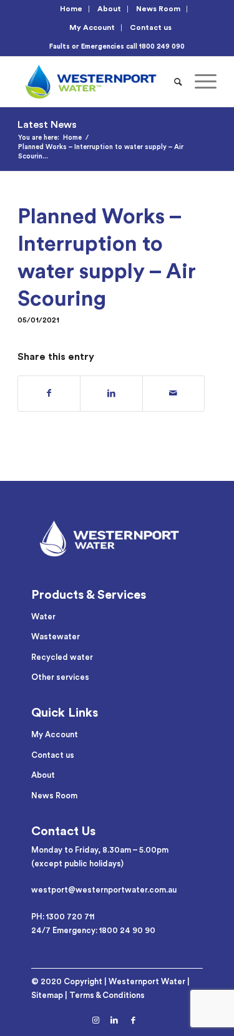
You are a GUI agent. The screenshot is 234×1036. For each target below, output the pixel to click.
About (109, 8)
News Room (158, 8)
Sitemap (47, 995)
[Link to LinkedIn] (114, 1020)
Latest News (47, 125)
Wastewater (55, 636)
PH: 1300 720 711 (62, 917)
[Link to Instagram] (95, 1020)
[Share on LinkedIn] (111, 393)
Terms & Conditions (107, 995)
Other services (60, 677)
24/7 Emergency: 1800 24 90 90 (93, 930)
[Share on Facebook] (49, 393)
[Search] (178, 82)
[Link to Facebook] (133, 1020)
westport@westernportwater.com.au (104, 890)
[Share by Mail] (173, 393)
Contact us (151, 27)
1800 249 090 (162, 46)
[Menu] (199, 82)
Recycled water (62, 657)
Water (43, 616)
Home (71, 8)
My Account (92, 27)
